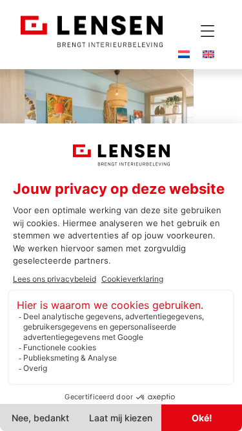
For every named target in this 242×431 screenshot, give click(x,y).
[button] (207, 31)
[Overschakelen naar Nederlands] (184, 53)
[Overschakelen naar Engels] (208, 53)
